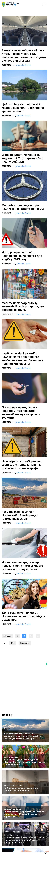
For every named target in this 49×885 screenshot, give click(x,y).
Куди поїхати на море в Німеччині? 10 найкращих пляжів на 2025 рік (20, 515)
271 (13, 643)
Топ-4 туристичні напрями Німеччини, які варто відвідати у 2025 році (23, 616)
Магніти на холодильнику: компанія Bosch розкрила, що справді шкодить (23, 306)
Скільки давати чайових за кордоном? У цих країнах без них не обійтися (22, 158)
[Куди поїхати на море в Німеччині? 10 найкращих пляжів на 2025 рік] (24, 493)
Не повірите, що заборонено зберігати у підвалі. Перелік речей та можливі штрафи (21, 465)
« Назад (7, 636)
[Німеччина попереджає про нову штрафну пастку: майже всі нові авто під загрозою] (24, 543)
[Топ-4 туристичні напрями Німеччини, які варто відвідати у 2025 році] (24, 594)
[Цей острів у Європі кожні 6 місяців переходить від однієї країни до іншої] (24, 85)
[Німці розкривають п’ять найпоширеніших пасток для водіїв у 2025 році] (24, 233)
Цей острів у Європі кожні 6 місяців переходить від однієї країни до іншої (23, 108)
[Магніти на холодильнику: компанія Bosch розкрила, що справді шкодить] (24, 284)
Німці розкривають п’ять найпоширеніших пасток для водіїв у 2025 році (22, 256)
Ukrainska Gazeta (23, 65)
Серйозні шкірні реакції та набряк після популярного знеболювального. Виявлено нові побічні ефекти (22, 358)
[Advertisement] (24, 684)
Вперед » (24, 643)
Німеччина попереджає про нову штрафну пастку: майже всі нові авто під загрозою (22, 566)
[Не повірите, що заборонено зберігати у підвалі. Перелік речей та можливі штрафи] (24, 442)
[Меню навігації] (44, 4)
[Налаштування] (47, 664)
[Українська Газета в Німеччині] (10, 4)
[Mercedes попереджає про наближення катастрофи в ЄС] (24, 186)
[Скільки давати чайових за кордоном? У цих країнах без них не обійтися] (24, 136)
